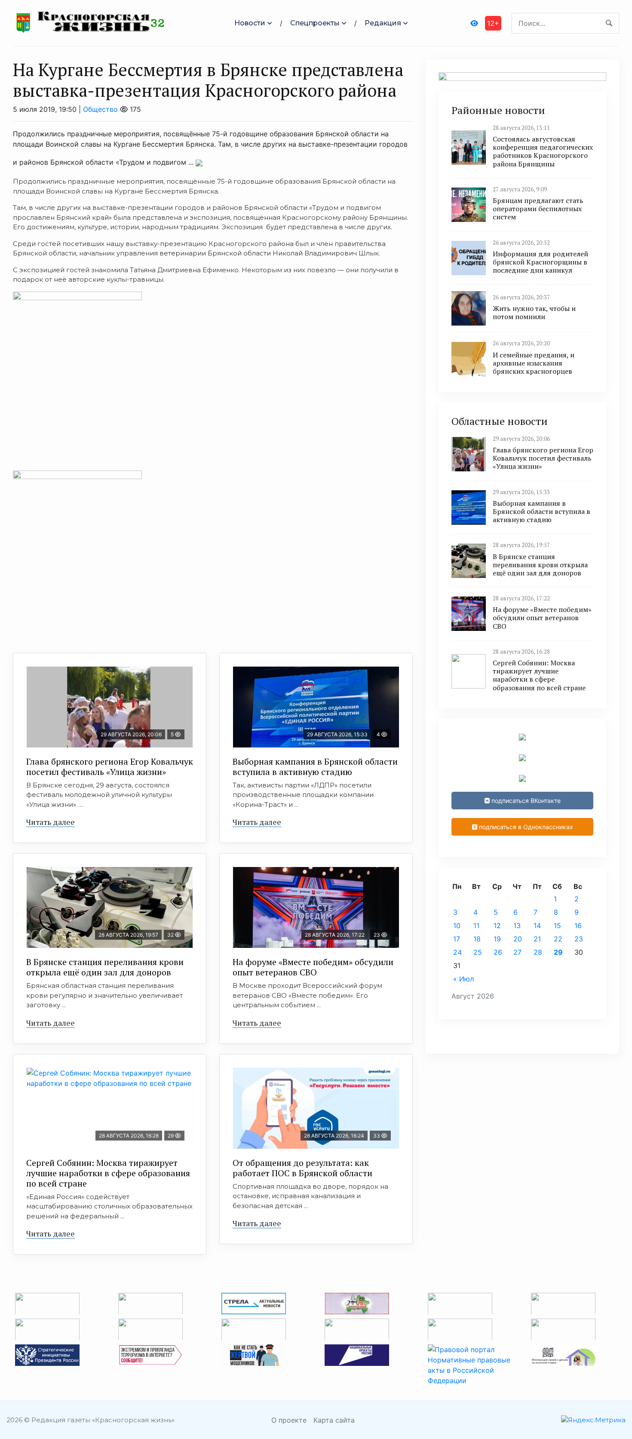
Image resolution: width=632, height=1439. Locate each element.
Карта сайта (334, 1420)
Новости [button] (249, 23)
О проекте (289, 1420)
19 (497, 939)
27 (517, 952)
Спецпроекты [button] (315, 23)
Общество (100, 109)
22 (558, 939)
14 (537, 925)
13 (517, 925)
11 (476, 925)
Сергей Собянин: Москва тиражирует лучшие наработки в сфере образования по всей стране (108, 1173)
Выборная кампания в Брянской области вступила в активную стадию (315, 767)
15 (557, 925)
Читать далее (50, 822)
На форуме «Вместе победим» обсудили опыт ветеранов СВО (313, 967)
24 (457, 952)
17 (456, 939)
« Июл (463, 979)
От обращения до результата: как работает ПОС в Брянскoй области (302, 1168)
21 (537, 939)
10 (456, 925)
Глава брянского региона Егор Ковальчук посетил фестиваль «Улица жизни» (109, 767)
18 (477, 939)
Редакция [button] (383, 23)
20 (517, 939)
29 (558, 952)
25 (477, 952)
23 (578, 939)
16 (578, 925)
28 (538, 952)
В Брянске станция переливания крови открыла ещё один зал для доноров (105, 967)
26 (498, 952)
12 (497, 925)
